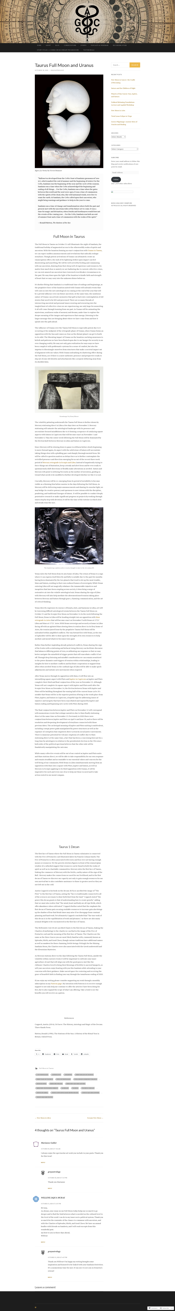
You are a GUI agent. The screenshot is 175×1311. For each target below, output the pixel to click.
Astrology (56, 1074)
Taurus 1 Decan (88, 1088)
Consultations (70, 45)
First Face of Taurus (45, 1079)
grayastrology (57, 70)
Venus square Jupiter (90, 1092)
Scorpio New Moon (95, 1118)
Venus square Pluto (45, 1097)
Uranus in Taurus (95, 250)
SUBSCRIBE (115, 157)
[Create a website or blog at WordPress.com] (35, 1307)
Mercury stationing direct (47, 1088)
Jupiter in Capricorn (78, 679)
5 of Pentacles (42, 1074)
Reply (43, 1162)
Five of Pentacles (63, 1079)
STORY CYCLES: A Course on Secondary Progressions (58, 50)
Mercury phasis (56, 1083)
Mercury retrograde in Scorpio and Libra (59, 462)
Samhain (65, 1088)
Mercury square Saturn (75, 1083)
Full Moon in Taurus (46, 1068)
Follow (116, 179)
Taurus (75, 1088)
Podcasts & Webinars (99, 45)
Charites (68, 1074)
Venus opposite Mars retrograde (65, 1092)
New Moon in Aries (118, 110)
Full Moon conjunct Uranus (86, 1079)
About (48, 45)
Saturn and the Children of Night (123, 88)
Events (83, 45)
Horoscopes (41, 1083)
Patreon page (56, 983)
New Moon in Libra (43, 1118)
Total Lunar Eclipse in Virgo (121, 116)
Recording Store (120, 45)
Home (39, 45)
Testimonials (88, 50)
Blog (57, 45)
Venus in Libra (42, 1092)
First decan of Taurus (84, 1074)
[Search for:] (125, 64)
